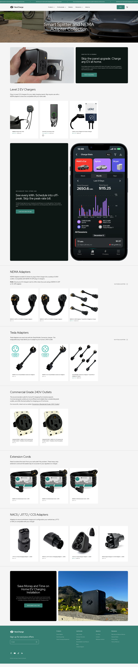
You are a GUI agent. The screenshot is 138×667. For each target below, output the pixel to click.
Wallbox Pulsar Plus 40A (18, 131)
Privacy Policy (114, 639)
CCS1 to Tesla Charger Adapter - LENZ (81, 556)
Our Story (98, 634)
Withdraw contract (100, 639)
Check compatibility (89, 74)
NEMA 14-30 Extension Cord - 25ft (50, 498)
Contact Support (80, 646)
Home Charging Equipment (62, 639)
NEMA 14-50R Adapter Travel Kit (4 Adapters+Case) (83, 319)
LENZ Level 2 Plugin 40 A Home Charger (82, 131)
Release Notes (114, 637)
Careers (98, 637)
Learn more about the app (25, 211)
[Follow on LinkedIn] (22, 653)
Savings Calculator (80, 637)
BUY (121, 7)
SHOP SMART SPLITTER (33, 605)
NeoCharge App (60, 637)
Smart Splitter (59, 634)
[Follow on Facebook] (11, 653)
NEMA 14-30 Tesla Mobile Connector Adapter (53, 374)
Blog (77, 644)
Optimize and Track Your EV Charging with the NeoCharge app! (29, 1)
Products (50, 7)
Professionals (60, 7)
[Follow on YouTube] (15, 653)
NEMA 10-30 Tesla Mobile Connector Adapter (23, 374)
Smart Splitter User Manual (82, 641)
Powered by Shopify (22, 658)
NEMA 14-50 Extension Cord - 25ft (80, 498)
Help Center (79, 634)
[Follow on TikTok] (18, 653)
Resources (78, 7)
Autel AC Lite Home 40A (48, 131)
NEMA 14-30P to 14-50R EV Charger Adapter (51, 319)
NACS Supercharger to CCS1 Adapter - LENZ (113, 556)
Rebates (70, 7)
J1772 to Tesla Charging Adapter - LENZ (22, 556)
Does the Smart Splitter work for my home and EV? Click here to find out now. (69, 1)
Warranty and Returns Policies (118, 634)
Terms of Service (115, 641)
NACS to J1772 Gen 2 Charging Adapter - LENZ (53, 556)
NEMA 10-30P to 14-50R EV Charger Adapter (21, 319)
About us (87, 7)
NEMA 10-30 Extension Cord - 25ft (20, 498)
